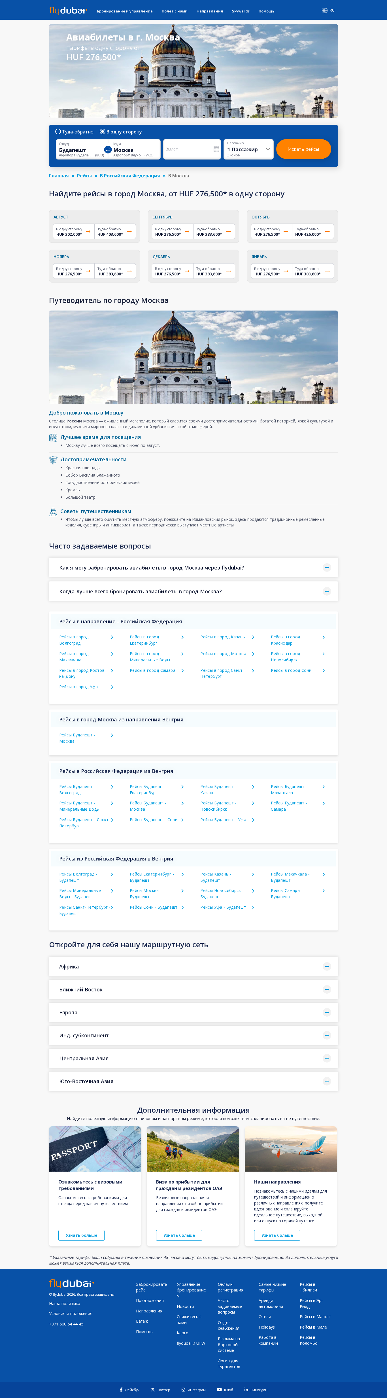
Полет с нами (175, 11)
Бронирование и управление (125, 11)
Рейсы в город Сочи (291, 670)
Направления (210, 11)
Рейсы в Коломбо (309, 1340)
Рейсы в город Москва (223, 653)
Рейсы (84, 176)
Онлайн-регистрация (230, 1287)
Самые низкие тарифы (272, 1287)
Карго (182, 1332)
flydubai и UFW (191, 1343)
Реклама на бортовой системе (229, 1344)
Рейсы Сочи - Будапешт (153, 907)
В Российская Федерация (130, 176)
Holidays (267, 1327)
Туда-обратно (77, 131)
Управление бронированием (191, 1290)
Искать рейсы (303, 149)
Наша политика (64, 1303)
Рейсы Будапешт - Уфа (223, 819)
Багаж (142, 1321)
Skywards (241, 11)
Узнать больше (81, 1235)
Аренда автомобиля (271, 1303)
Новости (185, 1306)
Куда (117, 144)
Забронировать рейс (151, 1287)
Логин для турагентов (229, 1363)
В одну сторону (124, 131)
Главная (59, 176)
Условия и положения (70, 1313)
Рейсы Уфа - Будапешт (223, 907)
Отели (265, 1316)
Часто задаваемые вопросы (230, 1306)
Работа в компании (268, 1340)
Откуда (65, 144)
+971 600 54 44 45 (66, 1324)
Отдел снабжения (228, 1325)
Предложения (150, 1300)
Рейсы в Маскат (315, 1316)
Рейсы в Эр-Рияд (311, 1303)
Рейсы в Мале (313, 1327)
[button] (193, 567)
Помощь (267, 11)
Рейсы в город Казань (222, 636)
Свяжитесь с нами (189, 1319)
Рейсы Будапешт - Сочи (153, 819)
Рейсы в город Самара (152, 670)
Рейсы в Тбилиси (308, 1287)
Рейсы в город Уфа (78, 686)
